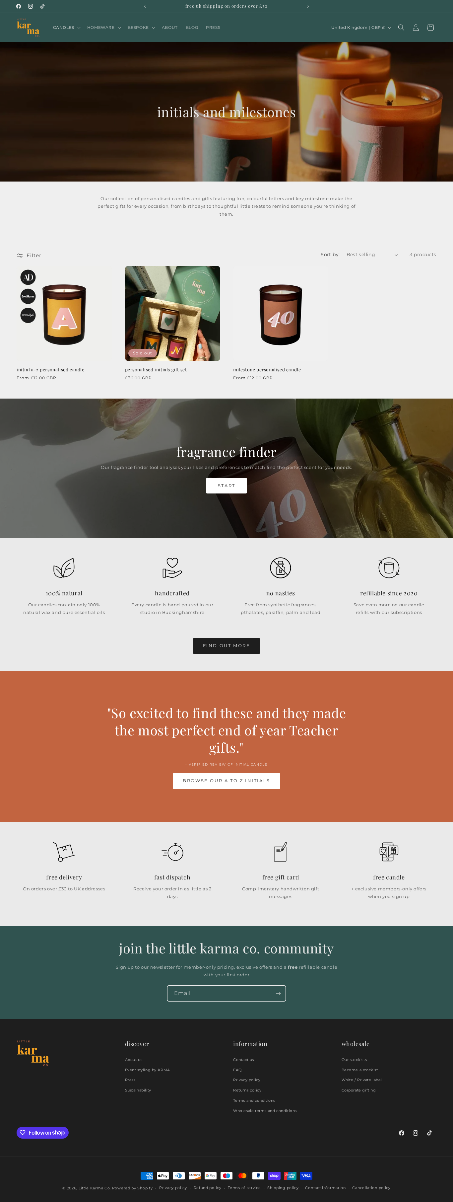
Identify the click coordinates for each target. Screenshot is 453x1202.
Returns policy (247, 1090)
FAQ (237, 1070)
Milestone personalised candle (267, 370)
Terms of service (244, 1187)
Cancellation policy (371, 1187)
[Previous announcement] (145, 6)
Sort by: (330, 255)
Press (130, 1080)
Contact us (243, 1059)
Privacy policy (246, 1080)
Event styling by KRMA (147, 1070)
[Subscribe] (278, 993)
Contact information (325, 1187)
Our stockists (354, 1059)
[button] (66, 27)
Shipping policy (283, 1187)
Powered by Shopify (132, 1188)
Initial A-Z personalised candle (51, 370)
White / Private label (362, 1080)
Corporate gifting (359, 1090)
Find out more (226, 645)
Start (226, 485)
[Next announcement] (308, 6)
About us (134, 1059)
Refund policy (208, 1187)
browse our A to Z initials (226, 780)
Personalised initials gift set (156, 370)
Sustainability (138, 1090)
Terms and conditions (254, 1100)
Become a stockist (360, 1070)
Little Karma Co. (95, 1188)
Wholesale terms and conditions (265, 1110)
